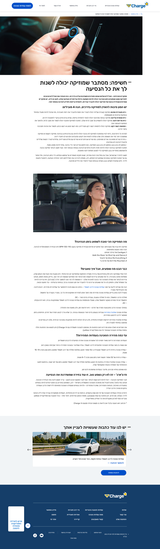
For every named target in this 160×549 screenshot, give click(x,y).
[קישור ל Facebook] (35, 535)
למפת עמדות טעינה (22, 5)
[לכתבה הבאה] (29, 450)
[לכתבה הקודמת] (129, 450)
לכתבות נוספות (113, 473)
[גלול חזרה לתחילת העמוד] (28, 525)
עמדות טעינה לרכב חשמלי (94, 287)
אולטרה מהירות (110, 312)
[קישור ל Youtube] (41, 535)
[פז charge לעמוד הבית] (80, 496)
